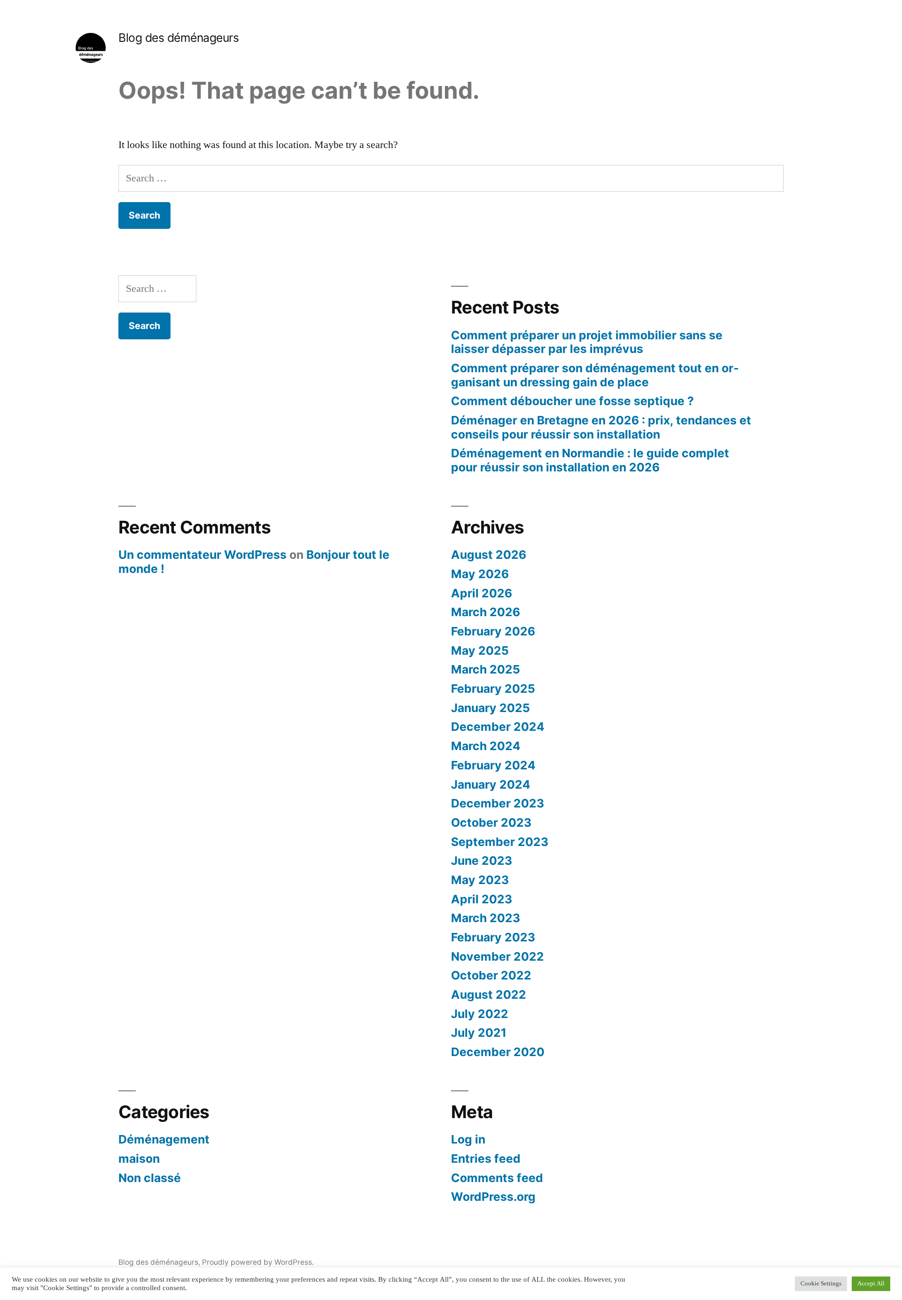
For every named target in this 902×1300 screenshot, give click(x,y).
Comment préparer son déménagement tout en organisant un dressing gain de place (595, 375)
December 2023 (497, 803)
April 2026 (481, 593)
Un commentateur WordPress (202, 555)
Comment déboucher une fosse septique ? (572, 401)
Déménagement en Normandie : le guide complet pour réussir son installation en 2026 (590, 460)
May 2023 (480, 880)
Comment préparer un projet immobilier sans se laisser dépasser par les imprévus (587, 342)
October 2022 (491, 975)
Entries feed (486, 1158)
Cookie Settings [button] (821, 1283)
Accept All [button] (871, 1283)
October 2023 (491, 822)
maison (139, 1158)
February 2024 (493, 765)
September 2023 (499, 842)
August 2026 (488, 555)
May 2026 (480, 574)
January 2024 (490, 784)
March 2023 (485, 918)
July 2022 (479, 1014)
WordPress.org (493, 1197)
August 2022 (488, 994)
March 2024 (486, 746)
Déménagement (164, 1139)
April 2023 (481, 899)
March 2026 (485, 612)
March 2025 (485, 669)
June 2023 (481, 861)
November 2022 (497, 956)
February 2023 (493, 937)
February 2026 (493, 631)
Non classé (149, 1178)
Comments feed (497, 1178)
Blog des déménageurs (178, 38)
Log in (468, 1139)
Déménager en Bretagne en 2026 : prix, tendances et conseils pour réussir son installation (601, 427)
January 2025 (490, 708)
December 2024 (497, 727)
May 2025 (480, 650)
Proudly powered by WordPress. (258, 1262)
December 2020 (497, 1052)
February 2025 (493, 688)
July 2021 (478, 1033)
